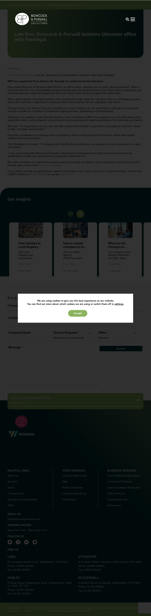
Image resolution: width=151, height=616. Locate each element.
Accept (78, 313)
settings (119, 304)
